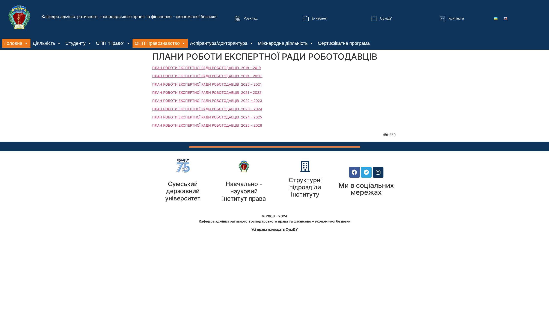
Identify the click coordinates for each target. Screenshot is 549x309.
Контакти (456, 18)
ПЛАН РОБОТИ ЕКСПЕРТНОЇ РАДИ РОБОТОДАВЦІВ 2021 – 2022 (206, 92)
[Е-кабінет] (306, 18)
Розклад (251, 18)
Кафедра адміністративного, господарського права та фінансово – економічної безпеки (129, 16)
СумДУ (386, 18)
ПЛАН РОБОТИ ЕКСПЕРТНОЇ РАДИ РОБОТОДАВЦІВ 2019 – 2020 (207, 76)
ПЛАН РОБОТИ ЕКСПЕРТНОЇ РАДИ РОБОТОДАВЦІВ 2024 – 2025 (207, 117)
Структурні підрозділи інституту (305, 187)
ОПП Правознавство (157, 43)
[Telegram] (366, 172)
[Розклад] (237, 18)
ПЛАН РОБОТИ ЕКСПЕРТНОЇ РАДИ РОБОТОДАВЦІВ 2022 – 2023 (207, 100)
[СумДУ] (374, 18)
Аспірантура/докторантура (218, 43)
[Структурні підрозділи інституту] (305, 166)
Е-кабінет (320, 18)
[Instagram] (378, 172)
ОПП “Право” (110, 43)
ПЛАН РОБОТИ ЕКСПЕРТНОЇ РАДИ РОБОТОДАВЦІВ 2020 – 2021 (206, 84)
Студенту (75, 43)
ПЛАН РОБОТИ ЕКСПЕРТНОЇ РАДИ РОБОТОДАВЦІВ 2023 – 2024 (207, 109)
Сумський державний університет (183, 191)
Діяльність (44, 43)
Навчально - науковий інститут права (244, 191)
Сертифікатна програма (344, 43)
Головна (13, 43)
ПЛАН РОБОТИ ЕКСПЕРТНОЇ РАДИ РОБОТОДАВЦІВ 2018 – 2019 (206, 68)
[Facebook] (354, 172)
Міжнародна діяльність (283, 43)
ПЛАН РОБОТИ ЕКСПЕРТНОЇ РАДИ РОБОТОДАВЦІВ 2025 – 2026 (207, 125)
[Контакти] (442, 18)
